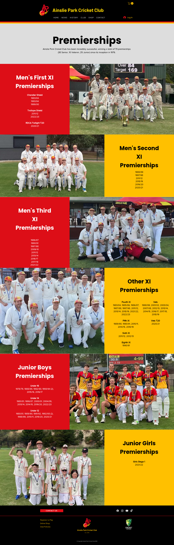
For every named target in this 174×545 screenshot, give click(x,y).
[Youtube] (126, 510)
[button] (131, 3)
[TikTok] (131, 510)
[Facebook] (117, 510)
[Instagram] (122, 510)
